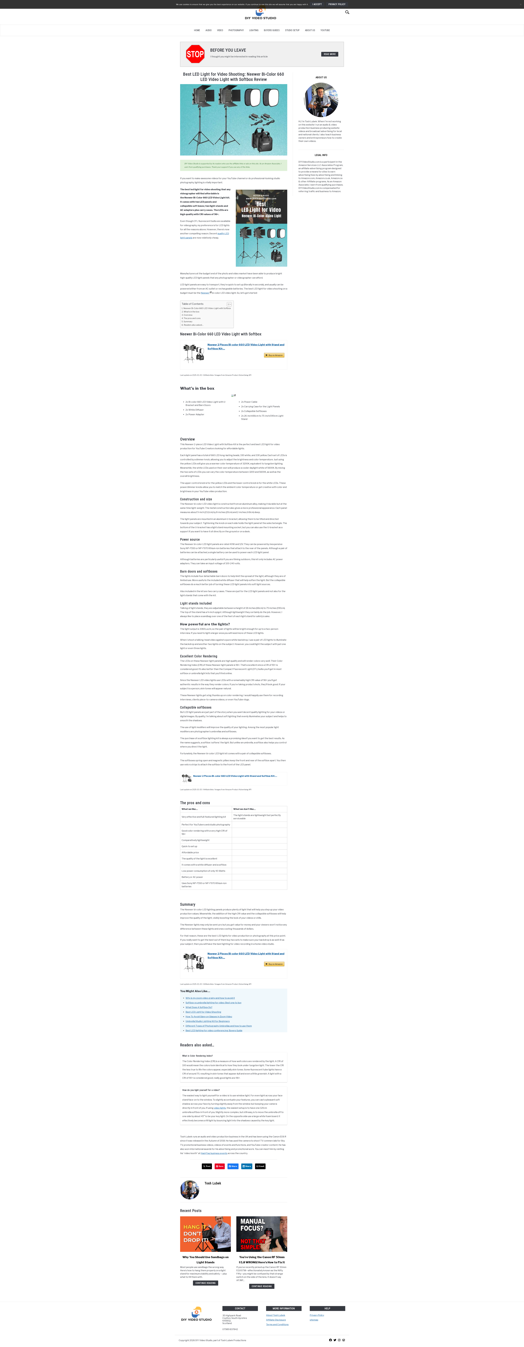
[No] (520, 4)
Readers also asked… (193, 325)
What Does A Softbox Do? (199, 1007)
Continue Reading (206, 1283)
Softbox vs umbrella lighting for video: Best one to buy (213, 1002)
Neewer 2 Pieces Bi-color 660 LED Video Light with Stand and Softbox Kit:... (246, 346)
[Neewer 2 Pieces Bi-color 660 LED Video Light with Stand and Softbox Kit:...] (194, 354)
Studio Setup (292, 30)
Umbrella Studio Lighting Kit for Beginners (208, 1021)
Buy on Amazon (276, 355)
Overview (188, 315)
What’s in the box (191, 311)
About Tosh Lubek (275, 1315)
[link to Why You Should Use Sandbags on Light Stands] (205, 1234)
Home (197, 30)
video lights (220, 1108)
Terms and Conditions (277, 1324)
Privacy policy (337, 4)
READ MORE (330, 54)
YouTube (325, 30)
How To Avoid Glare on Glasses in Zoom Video (209, 1016)
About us (310, 30)
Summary (188, 321)
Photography (236, 30)
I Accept (317, 4)
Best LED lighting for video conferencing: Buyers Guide (214, 1030)
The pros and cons (192, 318)
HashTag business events (214, 1153)
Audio (209, 30)
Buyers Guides (272, 30)
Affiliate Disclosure (276, 1320)
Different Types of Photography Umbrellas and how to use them (219, 1026)
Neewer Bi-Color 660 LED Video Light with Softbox (207, 308)
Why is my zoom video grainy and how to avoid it (210, 998)
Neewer (205, 293)
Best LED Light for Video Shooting (203, 1012)
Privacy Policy (317, 1315)
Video (220, 30)
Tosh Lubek (213, 1183)
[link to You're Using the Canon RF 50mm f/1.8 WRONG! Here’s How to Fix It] (261, 1234)
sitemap (314, 1320)
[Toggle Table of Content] (228, 304)
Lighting (253, 30)
